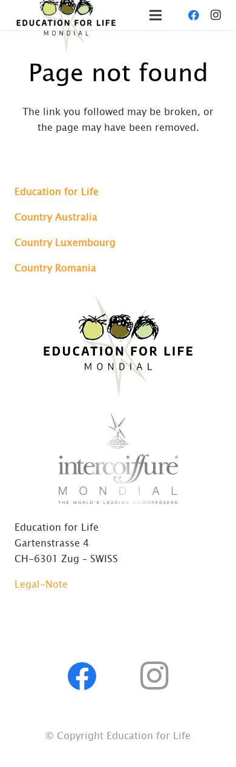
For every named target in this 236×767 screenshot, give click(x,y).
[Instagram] (215, 15)
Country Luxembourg (65, 242)
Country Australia (56, 216)
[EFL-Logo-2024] (118, 344)
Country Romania (55, 267)
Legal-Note (41, 583)
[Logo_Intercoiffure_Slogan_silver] (118, 458)
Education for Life (57, 191)
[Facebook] (194, 15)
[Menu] (155, 15)
